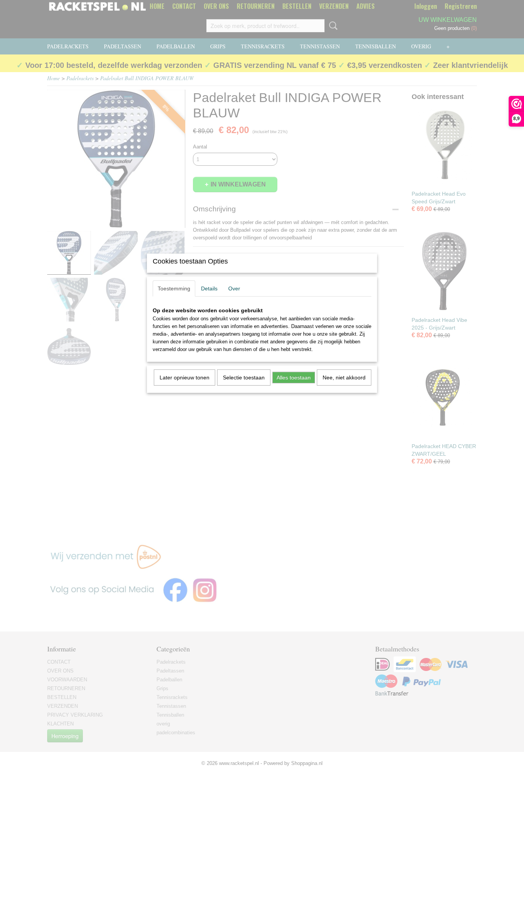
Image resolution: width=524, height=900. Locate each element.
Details (209, 288)
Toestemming (174, 288)
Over (234, 288)
